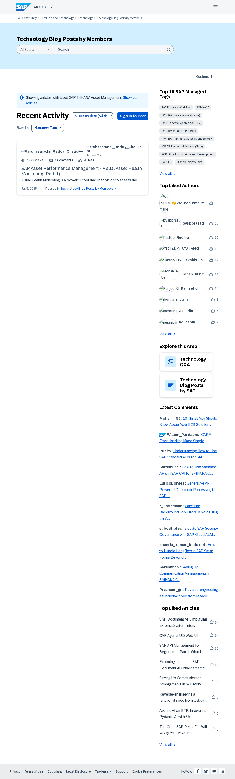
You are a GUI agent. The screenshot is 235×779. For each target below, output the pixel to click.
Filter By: (23, 127)
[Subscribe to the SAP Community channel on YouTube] (214, 771)
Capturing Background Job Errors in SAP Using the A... (188, 512)
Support (121, 771)
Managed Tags (46, 127)
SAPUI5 (166, 162)
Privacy (15, 771)
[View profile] (52, 151)
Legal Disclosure (78, 771)
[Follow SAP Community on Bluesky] (206, 771)
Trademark (103, 771)
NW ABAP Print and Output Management (187, 138)
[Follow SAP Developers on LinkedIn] (222, 771)
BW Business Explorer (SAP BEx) (181, 123)
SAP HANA (203, 107)
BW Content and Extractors (179, 131)
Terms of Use (33, 771)
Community (43, 6)
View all (165, 173)
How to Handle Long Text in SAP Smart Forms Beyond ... (187, 551)
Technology (85, 18)
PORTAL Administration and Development (188, 154)
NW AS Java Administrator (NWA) (182, 146)
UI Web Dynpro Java (189, 162)
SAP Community (27, 18)
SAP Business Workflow (176, 107)
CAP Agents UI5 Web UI (178, 636)
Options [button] (202, 76)
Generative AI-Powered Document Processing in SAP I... (187, 489)
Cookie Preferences (147, 771)
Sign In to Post (133, 116)
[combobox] (113, 49)
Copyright (55, 771)
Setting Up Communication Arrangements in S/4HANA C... (184, 573)
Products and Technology (57, 18)
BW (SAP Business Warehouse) (181, 115)
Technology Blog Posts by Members (87, 188)
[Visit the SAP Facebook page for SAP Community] (197, 771)
